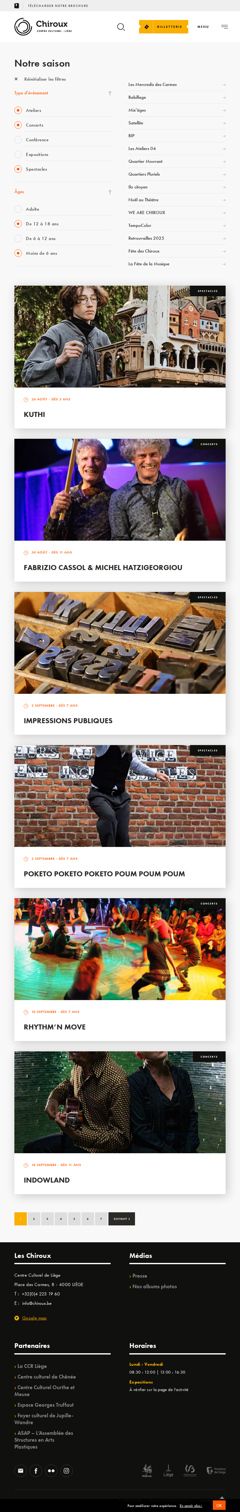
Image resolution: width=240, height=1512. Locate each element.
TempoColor (139, 225)
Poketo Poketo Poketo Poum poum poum (104, 874)
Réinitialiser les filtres (44, 79)
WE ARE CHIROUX (146, 212)
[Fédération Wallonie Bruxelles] (190, 1471)
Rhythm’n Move (55, 1027)
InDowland (47, 1180)
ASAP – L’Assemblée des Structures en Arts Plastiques (43, 1439)
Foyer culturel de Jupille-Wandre (43, 1419)
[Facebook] (36, 1471)
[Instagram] (66, 1471)
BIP (131, 136)
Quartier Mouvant (145, 161)
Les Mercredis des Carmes (152, 84)
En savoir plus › (191, 1506)
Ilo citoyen (138, 187)
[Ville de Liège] (168, 1471)
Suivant (122, 1218)
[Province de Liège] (211, 1471)
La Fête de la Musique (148, 264)
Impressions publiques (68, 720)
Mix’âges (137, 110)
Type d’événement (31, 93)
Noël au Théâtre (143, 200)
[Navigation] (224, 26)
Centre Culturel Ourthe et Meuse (44, 1391)
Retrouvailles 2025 (146, 238)
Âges (19, 191)
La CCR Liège (32, 1366)
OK (219, 1505)
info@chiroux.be (37, 1303)
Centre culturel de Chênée (47, 1376)
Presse (139, 1275)
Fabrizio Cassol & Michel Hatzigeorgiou (103, 567)
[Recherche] (121, 29)
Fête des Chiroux (143, 251)
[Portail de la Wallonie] (147, 1471)
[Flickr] (51, 1471)
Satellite (135, 123)
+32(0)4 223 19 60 (41, 1294)
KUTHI (34, 414)
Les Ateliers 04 (142, 148)
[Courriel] (20, 1471)
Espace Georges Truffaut (46, 1404)
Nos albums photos (154, 1286)
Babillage (137, 97)
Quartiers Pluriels (144, 174)
